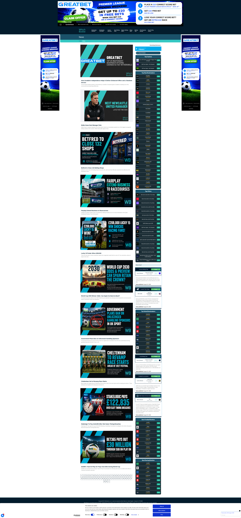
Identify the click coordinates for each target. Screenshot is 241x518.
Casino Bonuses (110, 31)
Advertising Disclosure (155, 45)
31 (88, 478)
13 (102, 475)
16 (109, 475)
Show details (134, 514)
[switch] (105, 515)
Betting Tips (136, 31)
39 (104, 478)
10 (96, 475)
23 (123, 475)
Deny (162, 514)
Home (80, 41)
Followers (142, 48)
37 (100, 478)
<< (81, 475)
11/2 (156, 293)
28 (81, 478)
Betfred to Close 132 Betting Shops (92, 168)
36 (98, 478)
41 (108, 478)
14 (105, 475)
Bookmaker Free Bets (101, 31)
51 (129, 478)
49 (125, 478)
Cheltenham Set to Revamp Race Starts (94, 381)
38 (102, 478)
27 (131, 475)
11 (98, 475)
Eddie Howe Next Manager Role (91, 125)
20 (117, 475)
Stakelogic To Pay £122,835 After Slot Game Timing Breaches (101, 424)
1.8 (156, 380)
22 (121, 475)
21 (119, 475)
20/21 (156, 360)
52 (131, 478)
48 (123, 478)
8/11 (156, 273)
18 (113, 475)
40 (106, 478)
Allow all (162, 506)
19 (115, 475)
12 (100, 475)
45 (117, 478)
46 (119, 478)
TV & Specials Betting (143, 31)
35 (96, 478)
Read (156, 269)
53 (104, 481)
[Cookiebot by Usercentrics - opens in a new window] (76, 515)
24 (125, 475)
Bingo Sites (131, 31)
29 (83, 478)
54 (106, 481)
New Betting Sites (117, 31)
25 (127, 475)
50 (127, 478)
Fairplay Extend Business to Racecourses (94, 210)
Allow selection (161, 510)
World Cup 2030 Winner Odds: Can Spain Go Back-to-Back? (100, 296)
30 (86, 478)
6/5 (156, 399)
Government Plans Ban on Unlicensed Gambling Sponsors (100, 338)
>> (108, 481)
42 (110, 478)
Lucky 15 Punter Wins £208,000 (91, 253)
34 (94, 478)
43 (112, 478)
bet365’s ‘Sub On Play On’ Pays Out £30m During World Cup (100, 466)
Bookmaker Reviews (94, 31)
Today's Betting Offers (124, 31)
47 (121, 478)
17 (111, 475)
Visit (158, 60)
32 (90, 478)
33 (92, 478)
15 (107, 475)
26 (129, 475)
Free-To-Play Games (151, 31)
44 (115, 478)
